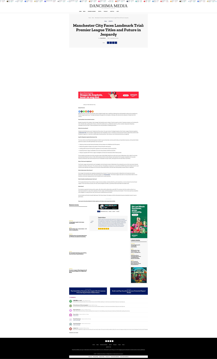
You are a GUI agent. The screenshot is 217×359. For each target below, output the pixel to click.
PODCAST (71, 220)
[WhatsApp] (113, 43)
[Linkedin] (88, 111)
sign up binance (77, 309)
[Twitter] (111, 43)
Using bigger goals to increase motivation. (76, 223)
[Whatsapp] (84, 111)
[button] (137, 11)
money (110, 211)
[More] (93, 111)
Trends (117, 211)
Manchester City (104, 211)
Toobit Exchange (77, 318)
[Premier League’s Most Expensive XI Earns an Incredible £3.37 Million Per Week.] (78, 261)
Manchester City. (82, 132)
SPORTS (99, 11)
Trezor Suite (76, 314)
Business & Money (92, 11)
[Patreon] (101, 229)
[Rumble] (102, 229)
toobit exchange (76, 320)
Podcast (106, 11)
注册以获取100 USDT (77, 300)
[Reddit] (86, 111)
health (70, 227)
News (84, 11)
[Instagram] (108, 341)
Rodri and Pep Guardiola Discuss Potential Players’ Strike (129, 291)
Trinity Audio (89, 104)
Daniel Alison (103, 38)
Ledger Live (75, 328)
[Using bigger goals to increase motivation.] (78, 214)
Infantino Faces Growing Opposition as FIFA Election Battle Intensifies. (78, 236)
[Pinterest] (116, 43)
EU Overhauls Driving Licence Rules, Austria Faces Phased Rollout (78, 253)
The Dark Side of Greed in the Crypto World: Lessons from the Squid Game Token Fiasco (88, 291)
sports (114, 211)
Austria (70, 251)
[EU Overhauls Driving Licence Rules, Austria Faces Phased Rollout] (78, 244)
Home (80, 11)
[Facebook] (108, 43)
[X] (82, 111)
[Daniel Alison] (93, 223)
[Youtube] (108, 229)
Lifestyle (112, 11)
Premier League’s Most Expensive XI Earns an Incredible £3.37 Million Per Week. (78, 271)
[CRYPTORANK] (216, 1)
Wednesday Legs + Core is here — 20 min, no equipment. (78, 229)
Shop (118, 11)
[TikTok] (104, 229)
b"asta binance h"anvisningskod (80, 305)
